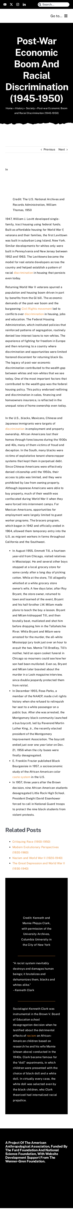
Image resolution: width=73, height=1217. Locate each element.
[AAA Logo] (27, 1174)
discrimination (23, 272)
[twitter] (11, 4)
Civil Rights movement (37, 308)
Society (30, 108)
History (19, 108)
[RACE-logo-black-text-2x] (20, 13)
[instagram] (17, 4)
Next (61, 149)
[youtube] (5, 4)
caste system (21, 777)
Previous (49, 149)
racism (31, 1035)
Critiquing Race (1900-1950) (31, 841)
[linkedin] (24, 4)
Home (9, 108)
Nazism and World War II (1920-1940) (37, 858)
